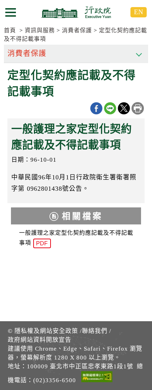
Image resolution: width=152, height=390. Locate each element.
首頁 (10, 30)
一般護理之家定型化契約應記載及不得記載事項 (76, 238)
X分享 (124, 108)
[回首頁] (76, 12)
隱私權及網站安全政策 (46, 331)
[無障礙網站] (96, 378)
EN (138, 12)
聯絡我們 (94, 331)
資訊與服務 (40, 30)
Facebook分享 (96, 108)
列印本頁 (137, 108)
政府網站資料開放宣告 (39, 339)
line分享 (110, 108)
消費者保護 (77, 30)
